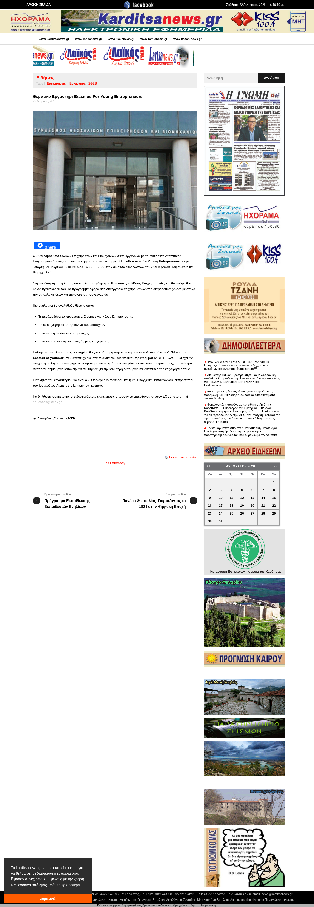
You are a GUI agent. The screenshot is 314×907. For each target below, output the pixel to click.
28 (263, 513)
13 (252, 498)
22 (274, 505)
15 (274, 498)
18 (231, 505)
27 (252, 513)
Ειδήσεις (45, 77)
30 (210, 521)
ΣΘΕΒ (92, 83)
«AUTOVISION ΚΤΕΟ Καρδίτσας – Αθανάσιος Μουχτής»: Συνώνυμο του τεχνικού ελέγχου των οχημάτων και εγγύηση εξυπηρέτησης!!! (236, 365)
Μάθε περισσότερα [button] (64, 885)
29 (274, 513)
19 (242, 505)
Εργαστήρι (77, 83)
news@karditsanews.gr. (277, 894)
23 (210, 513)
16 (210, 505)
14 (263, 498)
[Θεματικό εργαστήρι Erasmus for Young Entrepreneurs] (115, 170)
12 (242, 498)
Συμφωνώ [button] (48, 899)
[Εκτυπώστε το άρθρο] (166, 457)
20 (252, 505)
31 (221, 521)
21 (263, 505)
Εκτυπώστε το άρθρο (183, 457)
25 (231, 513)
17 (221, 505)
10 (221, 498)
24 (221, 513)
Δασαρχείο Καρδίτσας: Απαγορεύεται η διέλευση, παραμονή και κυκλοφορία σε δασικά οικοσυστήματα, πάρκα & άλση (240, 395)
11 (231, 498)
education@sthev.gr (47, 402)
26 (242, 513)
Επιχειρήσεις (56, 83)
